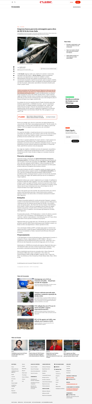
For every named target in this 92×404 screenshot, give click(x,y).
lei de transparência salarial (47, 402)
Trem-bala (35, 266)
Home (18, 26)
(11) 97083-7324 (71, 394)
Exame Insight (14, 383)
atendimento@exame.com (71, 384)
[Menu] (12, 2)
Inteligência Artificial (14, 386)
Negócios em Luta (46, 383)
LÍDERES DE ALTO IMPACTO (15, 372)
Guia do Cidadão (34, 366)
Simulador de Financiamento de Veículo (34, 387)
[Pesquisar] (15, 2)
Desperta (57, 375)
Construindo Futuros (46, 375)
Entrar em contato (70, 377)
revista (57, 366)
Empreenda (58, 386)
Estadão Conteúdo (22, 67)
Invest (13, 388)
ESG (12, 380)
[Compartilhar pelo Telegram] (13, 73)
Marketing (24, 368)
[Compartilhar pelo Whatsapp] (13, 67)
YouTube (68, 366)
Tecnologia (24, 374)
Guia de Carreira (34, 373)
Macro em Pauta (76, 7)
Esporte (23, 370)
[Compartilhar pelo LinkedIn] (13, 71)
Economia (16, 7)
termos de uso (20, 402)
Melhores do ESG (45, 393)
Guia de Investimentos (35, 371)
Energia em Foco (45, 377)
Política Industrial (46, 386)
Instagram (68, 370)
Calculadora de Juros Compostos (35, 383)
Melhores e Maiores (46, 391)
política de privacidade (36, 402)
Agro (57, 384)
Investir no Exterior (46, 379)
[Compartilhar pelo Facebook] (13, 69)
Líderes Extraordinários (47, 381)
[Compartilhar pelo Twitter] (13, 75)
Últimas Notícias (15, 369)
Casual (23, 366)
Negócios (13, 390)
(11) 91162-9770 (71, 379)
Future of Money (25, 377)
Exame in (58, 371)
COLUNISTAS (14, 392)
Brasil (13, 374)
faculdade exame (60, 364)
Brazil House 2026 (46, 369)
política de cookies (27, 402)
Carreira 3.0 (58, 373)
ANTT (31, 266)
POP (23, 381)
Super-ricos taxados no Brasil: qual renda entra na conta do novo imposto (72, 51)
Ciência (23, 379)
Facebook (68, 372)
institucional (14, 402)
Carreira (13, 376)
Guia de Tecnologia (35, 369)
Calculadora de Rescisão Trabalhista (35, 380)
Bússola (43, 373)
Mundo (23, 364)
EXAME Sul (44, 371)
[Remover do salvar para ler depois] (13, 79)
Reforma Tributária (46, 366)
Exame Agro (24, 372)
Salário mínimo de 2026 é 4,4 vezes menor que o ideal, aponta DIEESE (72, 57)
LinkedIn (68, 368)
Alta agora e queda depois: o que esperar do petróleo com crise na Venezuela (73, 46)
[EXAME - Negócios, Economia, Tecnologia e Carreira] (46, 2)
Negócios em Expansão (47, 395)
